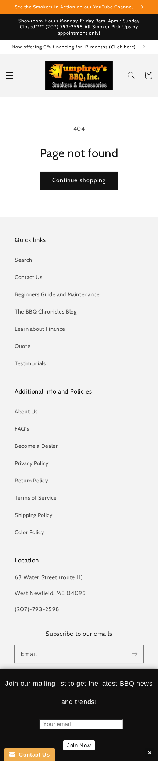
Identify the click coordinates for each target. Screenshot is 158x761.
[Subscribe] (134, 653)
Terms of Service (36, 497)
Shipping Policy (33, 515)
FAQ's (22, 428)
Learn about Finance (40, 329)
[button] (9, 75)
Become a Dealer (36, 446)
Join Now (79, 745)
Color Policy (29, 532)
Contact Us (28, 277)
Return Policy (31, 480)
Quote (22, 346)
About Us (26, 411)
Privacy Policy (32, 463)
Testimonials (30, 363)
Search (23, 260)
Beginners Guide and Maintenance (57, 294)
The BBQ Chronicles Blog (46, 311)
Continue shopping (79, 180)
